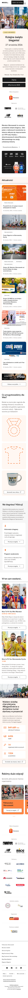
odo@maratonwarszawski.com (9, 981)
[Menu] (25, 3)
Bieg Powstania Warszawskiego (9, 956)
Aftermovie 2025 (14, 85)
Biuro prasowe (20, 973)
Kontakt (11, 973)
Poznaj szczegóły (13, 542)
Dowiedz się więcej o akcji (13, 762)
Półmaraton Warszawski (8, 944)
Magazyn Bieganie (6, 962)
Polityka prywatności (14, 985)
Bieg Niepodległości (6, 959)
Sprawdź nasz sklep (13, 492)
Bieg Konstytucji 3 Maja (7, 953)
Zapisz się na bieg (17, 2)
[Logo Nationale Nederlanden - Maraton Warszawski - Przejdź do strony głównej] (5, 2)
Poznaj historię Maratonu (10, 147)
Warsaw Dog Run (6, 950)
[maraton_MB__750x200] (14, 379)
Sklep (4, 973)
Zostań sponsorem (7, 976)
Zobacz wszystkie (13, 384)
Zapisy (14, 80)
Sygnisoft (19, 989)
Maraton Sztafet (6, 947)
